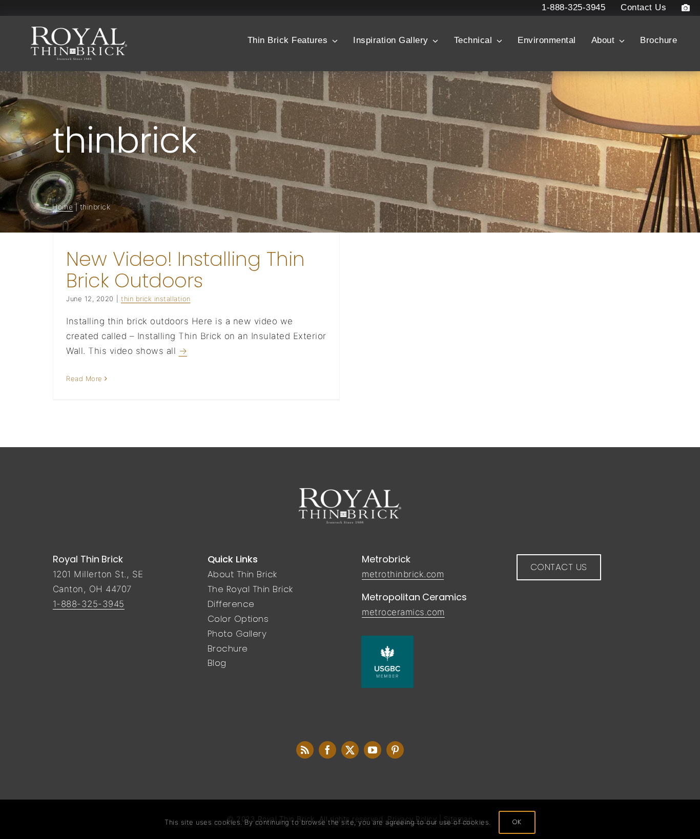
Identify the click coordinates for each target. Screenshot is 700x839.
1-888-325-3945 (89, 604)
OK (517, 822)
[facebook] (327, 750)
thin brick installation (156, 299)
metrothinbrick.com (403, 574)
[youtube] (372, 750)
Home (62, 206)
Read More (84, 378)
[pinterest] (395, 750)
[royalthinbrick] (350, 492)
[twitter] (350, 750)
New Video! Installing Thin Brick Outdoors (185, 269)
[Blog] (305, 750)
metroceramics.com (403, 612)
